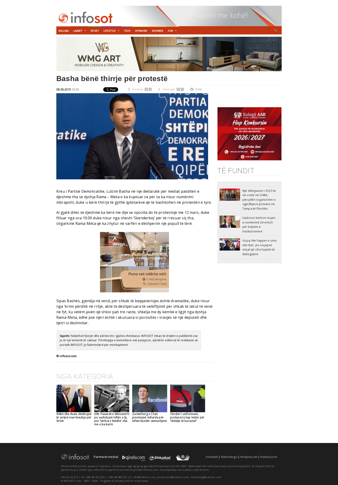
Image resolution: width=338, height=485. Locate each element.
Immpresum (248, 457)
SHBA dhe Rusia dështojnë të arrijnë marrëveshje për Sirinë (74, 417)
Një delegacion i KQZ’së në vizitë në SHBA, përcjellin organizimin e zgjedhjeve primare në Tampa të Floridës (259, 200)
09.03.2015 (63, 89)
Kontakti (212, 457)
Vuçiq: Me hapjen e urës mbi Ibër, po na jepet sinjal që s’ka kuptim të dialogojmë (259, 247)
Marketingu (229, 457)
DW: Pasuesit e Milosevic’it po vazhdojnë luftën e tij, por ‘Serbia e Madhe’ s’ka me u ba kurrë (111, 419)
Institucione (269, 457)
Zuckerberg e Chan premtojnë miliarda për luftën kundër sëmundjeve (149, 417)
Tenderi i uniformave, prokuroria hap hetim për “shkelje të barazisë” (187, 417)
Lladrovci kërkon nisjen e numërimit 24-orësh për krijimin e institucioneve (259, 224)
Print (196, 89)
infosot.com (84, 17)
